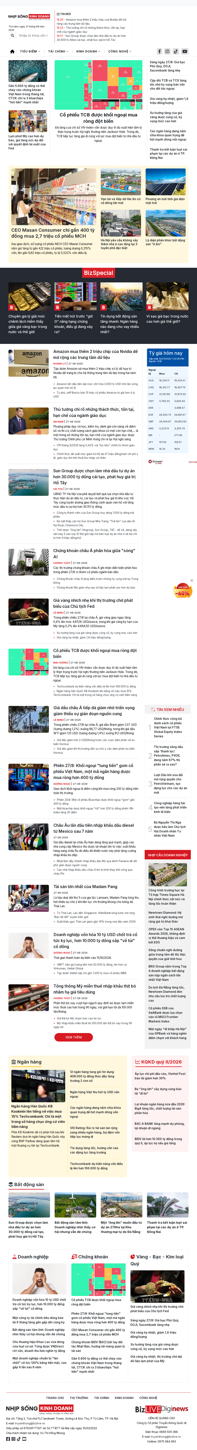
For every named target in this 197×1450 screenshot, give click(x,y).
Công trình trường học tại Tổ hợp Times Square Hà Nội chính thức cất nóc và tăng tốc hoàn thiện (167, 896)
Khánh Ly (60, 363)
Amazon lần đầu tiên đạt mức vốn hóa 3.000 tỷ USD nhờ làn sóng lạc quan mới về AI (95, 385)
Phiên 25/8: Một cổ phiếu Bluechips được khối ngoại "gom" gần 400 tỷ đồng (94, 801)
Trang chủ (55, 1398)
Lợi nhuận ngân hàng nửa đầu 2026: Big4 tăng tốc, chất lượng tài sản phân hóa (160, 1108)
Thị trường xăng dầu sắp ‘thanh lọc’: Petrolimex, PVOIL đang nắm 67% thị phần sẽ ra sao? (168, 755)
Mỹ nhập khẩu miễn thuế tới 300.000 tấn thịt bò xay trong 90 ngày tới (92, 1025)
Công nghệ (118, 51)
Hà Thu (58, 489)
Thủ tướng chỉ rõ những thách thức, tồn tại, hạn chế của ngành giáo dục (94, 412)
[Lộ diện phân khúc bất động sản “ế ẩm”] (166, 223)
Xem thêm (73, 1037)
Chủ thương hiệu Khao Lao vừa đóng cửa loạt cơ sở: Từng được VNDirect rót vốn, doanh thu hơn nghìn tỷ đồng (39, 1346)
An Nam (58, 421)
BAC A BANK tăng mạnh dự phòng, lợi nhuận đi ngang (160, 1126)
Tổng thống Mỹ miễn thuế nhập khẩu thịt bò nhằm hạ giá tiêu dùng (94, 989)
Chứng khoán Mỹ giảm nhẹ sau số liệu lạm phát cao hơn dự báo (95, 587)
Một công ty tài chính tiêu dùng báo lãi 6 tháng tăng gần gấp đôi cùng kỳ (39, 1320)
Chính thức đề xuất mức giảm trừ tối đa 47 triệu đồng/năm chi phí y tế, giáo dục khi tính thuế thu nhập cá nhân (95, 455)
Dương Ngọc (62, 783)
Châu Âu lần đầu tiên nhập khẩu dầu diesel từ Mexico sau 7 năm (93, 828)
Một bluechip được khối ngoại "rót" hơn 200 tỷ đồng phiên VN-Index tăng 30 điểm (93, 810)
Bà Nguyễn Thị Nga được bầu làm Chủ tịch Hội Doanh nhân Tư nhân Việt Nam (170, 829)
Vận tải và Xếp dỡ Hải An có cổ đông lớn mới (121, 201)
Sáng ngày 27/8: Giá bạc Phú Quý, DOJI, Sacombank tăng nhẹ (167, 66)
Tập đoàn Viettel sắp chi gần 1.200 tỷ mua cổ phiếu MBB (91, 973)
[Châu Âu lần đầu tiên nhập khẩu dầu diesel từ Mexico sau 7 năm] (28, 837)
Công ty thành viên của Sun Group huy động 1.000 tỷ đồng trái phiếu (93, 514)
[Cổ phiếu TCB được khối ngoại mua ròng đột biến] (98, 85)
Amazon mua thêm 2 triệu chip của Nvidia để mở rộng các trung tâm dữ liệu (95, 354)
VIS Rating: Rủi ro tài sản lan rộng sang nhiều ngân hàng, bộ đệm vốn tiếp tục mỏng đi (95, 1132)
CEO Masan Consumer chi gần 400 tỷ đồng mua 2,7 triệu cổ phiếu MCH (53, 233)
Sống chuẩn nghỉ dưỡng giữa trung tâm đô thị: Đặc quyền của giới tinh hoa (167, 954)
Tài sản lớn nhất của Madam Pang (85, 886)
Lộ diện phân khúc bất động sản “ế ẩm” (165, 242)
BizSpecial (98, 272)
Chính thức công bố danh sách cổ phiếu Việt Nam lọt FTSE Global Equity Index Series (168, 727)
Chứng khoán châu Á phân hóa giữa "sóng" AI (94, 553)
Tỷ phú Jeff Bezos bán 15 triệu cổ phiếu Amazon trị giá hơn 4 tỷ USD (94, 394)
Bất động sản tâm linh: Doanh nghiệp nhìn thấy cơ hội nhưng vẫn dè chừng (75, 1227)
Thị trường (79, 1398)
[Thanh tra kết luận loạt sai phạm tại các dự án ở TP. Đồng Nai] (168, 1205)
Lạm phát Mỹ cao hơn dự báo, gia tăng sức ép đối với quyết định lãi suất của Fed (27, 142)
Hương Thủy (62, 563)
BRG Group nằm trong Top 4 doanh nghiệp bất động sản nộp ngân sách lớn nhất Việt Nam (168, 973)
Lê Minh (58, 612)
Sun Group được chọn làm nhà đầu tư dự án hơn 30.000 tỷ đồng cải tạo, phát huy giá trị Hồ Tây (94, 476)
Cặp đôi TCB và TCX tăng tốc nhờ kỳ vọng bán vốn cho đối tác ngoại (168, 85)
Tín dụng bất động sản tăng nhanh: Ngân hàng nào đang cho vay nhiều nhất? (119, 324)
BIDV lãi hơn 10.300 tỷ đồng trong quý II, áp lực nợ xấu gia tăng (158, 1141)
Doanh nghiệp (33, 1257)
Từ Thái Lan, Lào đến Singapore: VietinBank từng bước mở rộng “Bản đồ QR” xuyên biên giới (94, 914)
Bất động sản (28, 1184)
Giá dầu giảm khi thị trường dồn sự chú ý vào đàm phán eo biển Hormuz (94, 750)
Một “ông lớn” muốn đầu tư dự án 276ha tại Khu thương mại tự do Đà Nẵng (121, 1227)
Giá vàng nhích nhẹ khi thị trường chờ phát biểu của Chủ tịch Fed (93, 603)
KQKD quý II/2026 (161, 1062)
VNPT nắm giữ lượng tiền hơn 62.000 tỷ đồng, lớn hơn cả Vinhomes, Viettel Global (90, 966)
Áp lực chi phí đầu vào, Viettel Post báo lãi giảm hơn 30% (160, 1076)
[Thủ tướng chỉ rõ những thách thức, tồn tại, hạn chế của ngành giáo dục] (28, 421)
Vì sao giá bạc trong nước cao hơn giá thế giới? (167, 318)
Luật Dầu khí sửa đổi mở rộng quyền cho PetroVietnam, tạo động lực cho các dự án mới (170, 783)
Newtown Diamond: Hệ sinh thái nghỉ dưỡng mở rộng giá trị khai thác (166, 917)
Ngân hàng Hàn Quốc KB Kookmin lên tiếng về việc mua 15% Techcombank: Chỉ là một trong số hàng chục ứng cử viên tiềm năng (95, 693)
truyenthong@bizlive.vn (30, 1423)
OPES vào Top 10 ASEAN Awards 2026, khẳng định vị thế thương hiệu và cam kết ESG (167, 935)
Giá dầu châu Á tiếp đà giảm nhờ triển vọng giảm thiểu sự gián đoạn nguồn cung (94, 710)
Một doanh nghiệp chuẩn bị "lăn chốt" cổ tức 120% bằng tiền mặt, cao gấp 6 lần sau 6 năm (40, 1363)
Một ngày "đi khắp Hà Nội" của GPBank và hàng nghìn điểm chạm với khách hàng (168, 1033)
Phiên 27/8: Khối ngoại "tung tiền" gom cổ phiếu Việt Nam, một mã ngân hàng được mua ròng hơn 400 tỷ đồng (93, 771)
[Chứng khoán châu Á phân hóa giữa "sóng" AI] (28, 562)
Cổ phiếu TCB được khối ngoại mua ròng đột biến (98, 118)
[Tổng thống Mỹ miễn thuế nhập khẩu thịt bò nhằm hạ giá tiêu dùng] (28, 997)
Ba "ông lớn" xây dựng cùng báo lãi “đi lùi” (158, 1091)
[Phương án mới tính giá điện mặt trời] (166, 181)
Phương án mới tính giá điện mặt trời (165, 201)
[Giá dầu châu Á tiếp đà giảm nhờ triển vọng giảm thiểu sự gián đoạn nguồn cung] (28, 719)
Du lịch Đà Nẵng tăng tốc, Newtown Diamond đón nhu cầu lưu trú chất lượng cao (167, 994)
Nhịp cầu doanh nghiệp (168, 855)
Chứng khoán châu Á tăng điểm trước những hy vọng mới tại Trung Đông (95, 580)
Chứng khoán (92, 1257)
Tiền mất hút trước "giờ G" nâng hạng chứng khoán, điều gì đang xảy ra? (73, 324)
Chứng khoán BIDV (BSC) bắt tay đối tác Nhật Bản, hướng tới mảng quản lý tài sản (98, 1346)
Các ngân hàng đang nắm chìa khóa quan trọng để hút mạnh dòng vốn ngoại (168, 135)
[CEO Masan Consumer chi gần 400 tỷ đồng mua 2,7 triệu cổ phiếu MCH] (53, 196)
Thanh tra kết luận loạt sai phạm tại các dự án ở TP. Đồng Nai (168, 154)
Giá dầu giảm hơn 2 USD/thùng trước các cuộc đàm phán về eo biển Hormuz (94, 741)
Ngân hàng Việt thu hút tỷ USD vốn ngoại (94, 1094)
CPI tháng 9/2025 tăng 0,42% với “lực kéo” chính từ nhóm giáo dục (94, 447)
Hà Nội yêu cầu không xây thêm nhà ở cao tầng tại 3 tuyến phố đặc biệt (119, 244)
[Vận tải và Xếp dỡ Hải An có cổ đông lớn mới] (121, 181)
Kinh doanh (87, 51)
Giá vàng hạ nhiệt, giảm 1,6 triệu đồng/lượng (169, 101)
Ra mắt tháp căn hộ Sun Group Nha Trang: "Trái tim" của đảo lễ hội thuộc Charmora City (94, 523)
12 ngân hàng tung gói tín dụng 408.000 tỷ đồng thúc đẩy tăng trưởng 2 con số (92, 1076)
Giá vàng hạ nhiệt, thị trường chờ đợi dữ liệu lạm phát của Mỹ (156, 1359)
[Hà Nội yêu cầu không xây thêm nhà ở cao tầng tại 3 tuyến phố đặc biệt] (121, 223)
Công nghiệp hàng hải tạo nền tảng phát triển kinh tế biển (170, 807)
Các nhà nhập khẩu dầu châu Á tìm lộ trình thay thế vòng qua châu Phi (92, 871)
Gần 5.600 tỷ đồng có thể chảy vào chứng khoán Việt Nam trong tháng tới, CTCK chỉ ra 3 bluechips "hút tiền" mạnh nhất (26, 94)
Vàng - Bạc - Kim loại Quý (157, 1260)
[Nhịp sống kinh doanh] (39, 1410)
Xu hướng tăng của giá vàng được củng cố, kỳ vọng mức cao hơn (166, 117)
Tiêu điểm (29, 51)
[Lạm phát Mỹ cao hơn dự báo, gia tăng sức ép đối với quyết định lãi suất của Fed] (27, 121)
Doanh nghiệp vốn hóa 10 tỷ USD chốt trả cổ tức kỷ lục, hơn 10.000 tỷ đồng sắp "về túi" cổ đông (95, 940)
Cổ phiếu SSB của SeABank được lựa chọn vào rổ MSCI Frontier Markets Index (165, 1014)
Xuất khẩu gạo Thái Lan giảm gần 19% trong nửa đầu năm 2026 (96, 921)
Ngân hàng (29, 1062)
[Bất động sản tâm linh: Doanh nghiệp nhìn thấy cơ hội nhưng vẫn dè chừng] (75, 1205)
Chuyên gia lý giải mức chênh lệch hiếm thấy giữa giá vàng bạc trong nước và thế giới (27, 324)
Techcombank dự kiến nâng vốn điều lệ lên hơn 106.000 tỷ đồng (96, 686)
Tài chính (57, 51)
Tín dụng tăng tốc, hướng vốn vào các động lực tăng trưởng (94, 1150)
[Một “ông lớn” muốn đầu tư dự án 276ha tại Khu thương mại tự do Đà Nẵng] (121, 1205)
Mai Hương (61, 662)
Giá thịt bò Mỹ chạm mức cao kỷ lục (78, 1018)
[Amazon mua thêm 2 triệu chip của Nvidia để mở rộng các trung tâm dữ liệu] (28, 363)
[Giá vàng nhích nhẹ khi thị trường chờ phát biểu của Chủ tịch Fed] (28, 612)
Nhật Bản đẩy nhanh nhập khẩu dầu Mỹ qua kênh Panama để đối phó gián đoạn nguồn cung (95, 863)
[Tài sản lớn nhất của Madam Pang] (28, 898)
